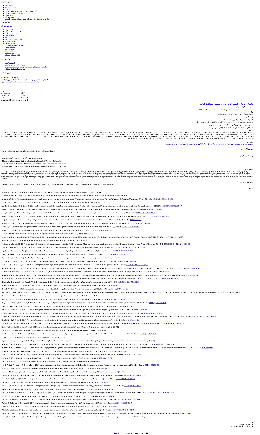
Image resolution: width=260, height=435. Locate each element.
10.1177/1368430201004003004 (130, 354)
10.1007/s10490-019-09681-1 (125, 379)
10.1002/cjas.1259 (207, 348)
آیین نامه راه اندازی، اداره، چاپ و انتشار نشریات (21, 11)
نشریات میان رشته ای (12, 55)
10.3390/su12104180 (132, 320)
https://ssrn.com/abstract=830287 (131, 399)
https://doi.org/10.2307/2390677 (97, 382)
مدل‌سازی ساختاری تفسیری (175, 144)
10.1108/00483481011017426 (152, 209)
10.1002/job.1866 (135, 220)
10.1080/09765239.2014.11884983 (178, 244)
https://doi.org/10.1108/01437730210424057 (118, 251)
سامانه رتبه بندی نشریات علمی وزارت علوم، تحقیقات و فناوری (26, 67)
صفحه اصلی (9, 5)
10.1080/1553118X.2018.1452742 (123, 410)
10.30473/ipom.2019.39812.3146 (167, 278)
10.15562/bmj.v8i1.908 (190, 275)
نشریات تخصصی (10, 51)
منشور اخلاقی (9, 15)
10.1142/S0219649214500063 (163, 199)
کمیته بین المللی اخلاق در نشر (15, 69)
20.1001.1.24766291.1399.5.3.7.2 (159, 216)
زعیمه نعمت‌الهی (224, 119)
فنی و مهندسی (10, 43)
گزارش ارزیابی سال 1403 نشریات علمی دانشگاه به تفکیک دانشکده (27, 19)
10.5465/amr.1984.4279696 (108, 406)
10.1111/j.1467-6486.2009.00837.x (122, 403)
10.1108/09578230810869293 (103, 230)
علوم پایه (8, 37)
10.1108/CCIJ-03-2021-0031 (164, 393)
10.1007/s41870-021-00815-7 (173, 237)
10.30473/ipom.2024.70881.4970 (227, 114)
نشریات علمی (9, 53)
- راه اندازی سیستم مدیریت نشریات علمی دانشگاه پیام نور (20, 82)
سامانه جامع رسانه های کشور (15, 65)
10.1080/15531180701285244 (129, 282)
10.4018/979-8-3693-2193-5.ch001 (189, 268)
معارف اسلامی (10, 47)
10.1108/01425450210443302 (117, 254)
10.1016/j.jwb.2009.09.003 (157, 303)
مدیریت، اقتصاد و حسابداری (14, 45)
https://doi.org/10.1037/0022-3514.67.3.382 (136, 247)
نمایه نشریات (9, 17)
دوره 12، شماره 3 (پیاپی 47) (238, 109)
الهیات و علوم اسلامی (12, 33)
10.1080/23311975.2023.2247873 (137, 265)
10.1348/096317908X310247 (145, 213)
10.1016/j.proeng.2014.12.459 (153, 313)
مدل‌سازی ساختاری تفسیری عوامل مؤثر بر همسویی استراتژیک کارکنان (227, 104)
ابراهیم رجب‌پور (237, 119)
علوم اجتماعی (9, 35)
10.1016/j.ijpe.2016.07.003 (148, 334)
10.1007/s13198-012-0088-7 (172, 206)
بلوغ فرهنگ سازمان (213, 144)
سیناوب (114, 433)
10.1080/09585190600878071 (142, 223)
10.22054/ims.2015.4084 (104, 358)
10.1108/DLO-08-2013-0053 (151, 365)
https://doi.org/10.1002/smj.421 (118, 289)
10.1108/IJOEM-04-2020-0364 (160, 272)
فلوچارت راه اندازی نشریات (14, 13)
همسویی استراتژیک (246, 144)
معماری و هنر (9, 49)
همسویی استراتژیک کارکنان (230, 144)
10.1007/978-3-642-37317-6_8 (230, 292)
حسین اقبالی (249, 119)
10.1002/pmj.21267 (115, 285)
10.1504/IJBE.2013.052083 (166, 344)
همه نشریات (9, 30)
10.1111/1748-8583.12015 (131, 227)
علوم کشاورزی (10, 41)
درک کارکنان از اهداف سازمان (196, 144)
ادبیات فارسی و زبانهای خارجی (15, 31)
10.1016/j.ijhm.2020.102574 (175, 323)
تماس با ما (8, 9)
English (7, 22)
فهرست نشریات (10, 7)
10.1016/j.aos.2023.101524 (132, 386)
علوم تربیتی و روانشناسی (13, 39)
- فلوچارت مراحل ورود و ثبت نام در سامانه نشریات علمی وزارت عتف (24, 79)
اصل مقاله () (205, 109)
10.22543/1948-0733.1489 (119, 351)
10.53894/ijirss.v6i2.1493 (183, 413)
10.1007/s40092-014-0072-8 (138, 310)
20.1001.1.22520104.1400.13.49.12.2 (203, 316)
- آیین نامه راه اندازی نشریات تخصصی (13, 77)
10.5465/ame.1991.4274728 (105, 396)
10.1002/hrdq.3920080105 (101, 368)
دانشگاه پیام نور (10, 63)
